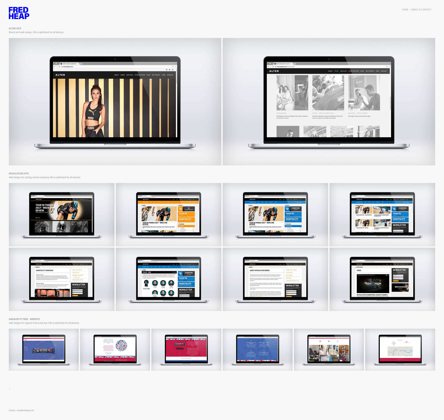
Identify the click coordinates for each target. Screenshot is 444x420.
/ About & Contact (420, 9)
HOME (405, 9)
